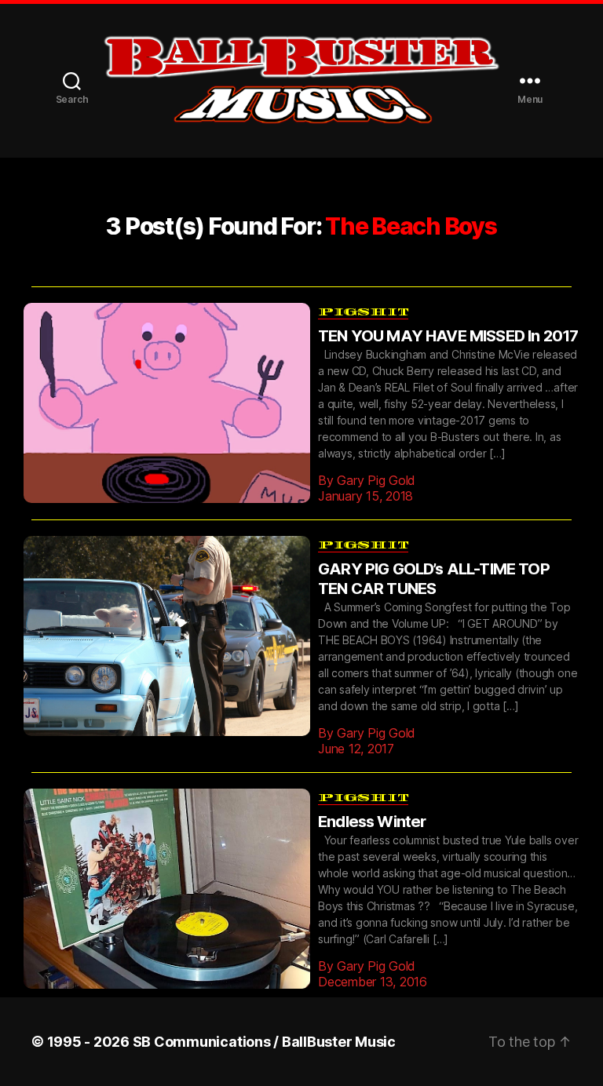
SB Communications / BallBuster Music (264, 1018)
